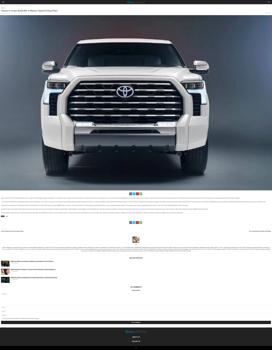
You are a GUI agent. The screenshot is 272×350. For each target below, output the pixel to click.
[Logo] (136, 332)
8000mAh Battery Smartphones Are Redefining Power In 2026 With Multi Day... (34, 277)
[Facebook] (130, 193)
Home (2, 5)
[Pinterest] (137, 193)
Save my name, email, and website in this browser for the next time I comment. (21, 318)
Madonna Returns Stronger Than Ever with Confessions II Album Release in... (33, 269)
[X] (134, 193)
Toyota (7, 216)
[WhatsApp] (140, 193)
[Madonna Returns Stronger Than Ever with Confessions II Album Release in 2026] (5, 272)
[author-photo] (136, 242)
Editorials (6, 5)
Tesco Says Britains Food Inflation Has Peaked (260, 231)
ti (2, 13)
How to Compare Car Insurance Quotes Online (12, 231)
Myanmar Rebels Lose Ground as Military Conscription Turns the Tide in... (33, 261)
